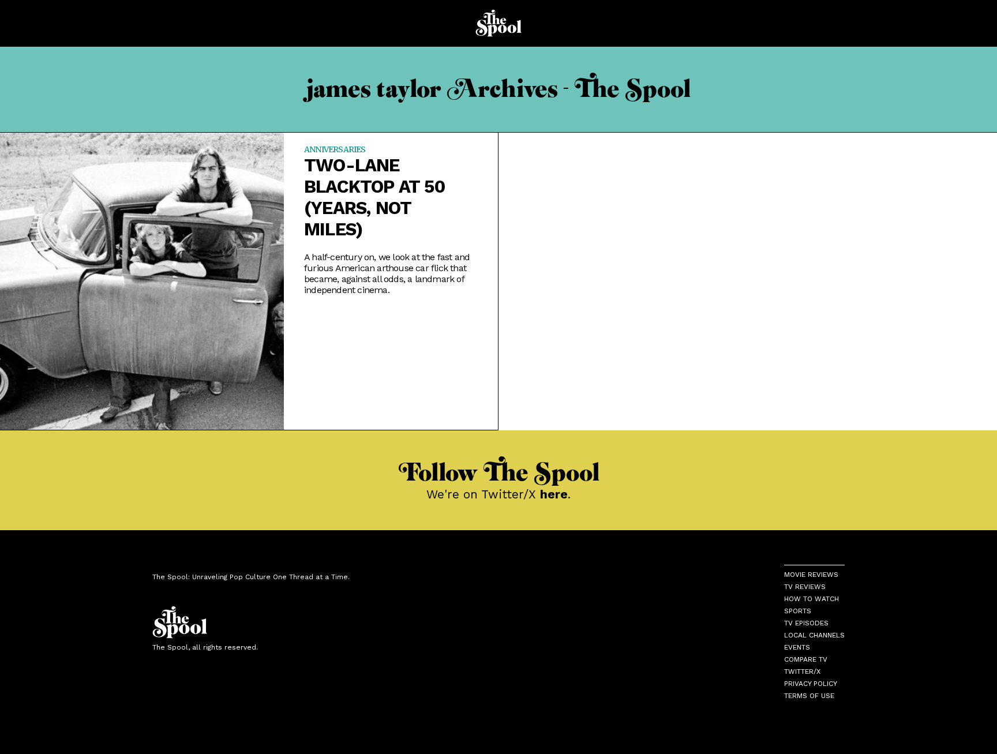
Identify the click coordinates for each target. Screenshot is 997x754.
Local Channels (814, 635)
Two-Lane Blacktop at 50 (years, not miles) (374, 197)
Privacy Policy (810, 683)
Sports (797, 610)
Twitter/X (802, 671)
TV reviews (805, 586)
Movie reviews (811, 574)
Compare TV (805, 659)
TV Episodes (806, 623)
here (554, 494)
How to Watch (811, 598)
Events (797, 647)
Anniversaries (335, 149)
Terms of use (809, 695)
